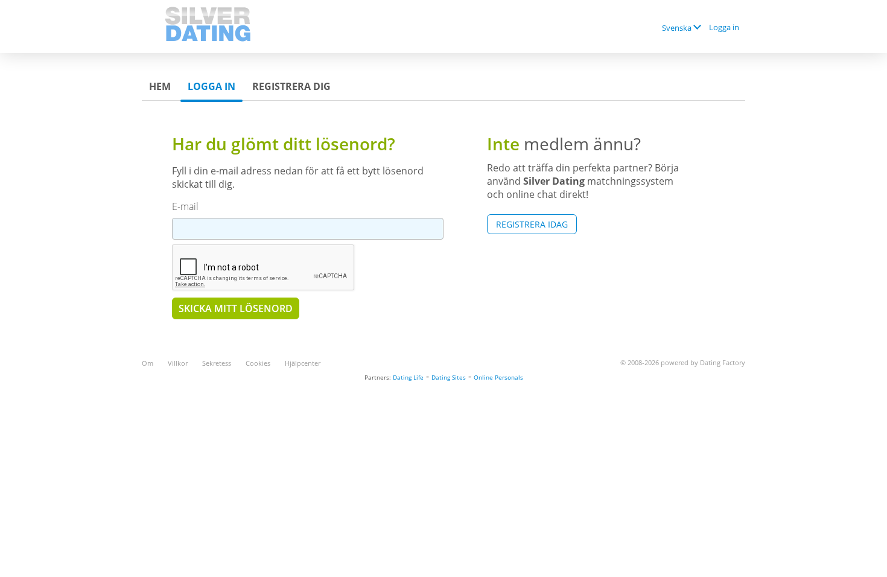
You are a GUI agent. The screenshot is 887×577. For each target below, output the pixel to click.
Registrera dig (291, 86)
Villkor (178, 363)
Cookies (258, 363)
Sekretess (216, 363)
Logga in (724, 27)
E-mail (185, 206)
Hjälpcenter (302, 363)
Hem (160, 86)
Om (147, 363)
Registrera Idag (532, 224)
